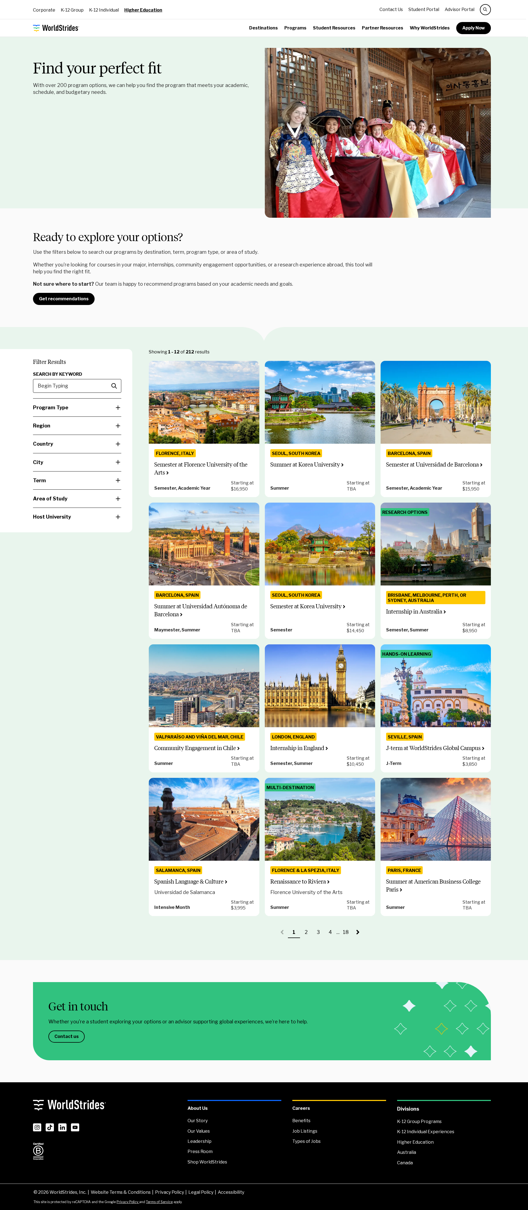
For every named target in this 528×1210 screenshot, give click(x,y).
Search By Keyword (57, 374)
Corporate (44, 10)
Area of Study (50, 499)
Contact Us (391, 9)
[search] (485, 9)
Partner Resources (382, 28)
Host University (52, 517)
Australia (406, 1152)
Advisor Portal (459, 9)
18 (347, 933)
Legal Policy (200, 1192)
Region (41, 426)
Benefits (301, 1120)
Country (43, 444)
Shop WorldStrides (207, 1162)
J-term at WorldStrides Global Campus (433, 748)
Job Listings (304, 1131)
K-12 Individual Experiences (425, 1131)
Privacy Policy (169, 1192)
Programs (295, 28)
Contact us (66, 1036)
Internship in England (297, 748)
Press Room (200, 1151)
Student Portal (423, 9)
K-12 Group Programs (419, 1121)
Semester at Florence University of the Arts (201, 468)
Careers (301, 1108)
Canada (405, 1162)
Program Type (50, 407)
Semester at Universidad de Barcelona (432, 464)
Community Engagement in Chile (195, 748)
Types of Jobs (306, 1141)
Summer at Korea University (305, 464)
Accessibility (231, 1192)
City (38, 462)
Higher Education (143, 10)
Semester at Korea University (306, 606)
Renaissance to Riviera (298, 881)
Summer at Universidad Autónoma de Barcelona (200, 610)
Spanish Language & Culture (189, 881)
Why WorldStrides (430, 28)
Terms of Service (159, 1202)
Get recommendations (64, 298)
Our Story (198, 1120)
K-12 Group (72, 10)
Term (39, 480)
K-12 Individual (104, 10)
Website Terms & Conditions (121, 1192)
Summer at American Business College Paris (433, 885)
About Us (198, 1108)
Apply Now (473, 28)
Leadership (199, 1141)
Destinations (263, 28)
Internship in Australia (414, 611)
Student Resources (334, 28)
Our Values (199, 1131)
